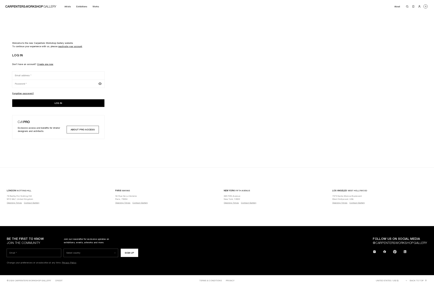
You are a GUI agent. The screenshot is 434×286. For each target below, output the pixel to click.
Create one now (45, 64)
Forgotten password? (23, 93)
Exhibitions (81, 6)
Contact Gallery (32, 203)
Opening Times (14, 203)
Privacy (230, 280)
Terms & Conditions (210, 280)
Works (96, 6)
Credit (59, 280)
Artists (67, 6)
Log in (58, 103)
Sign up (129, 253)
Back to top (416, 280)
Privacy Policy (69, 262)
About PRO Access (83, 129)
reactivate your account (70, 46)
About (397, 6)
